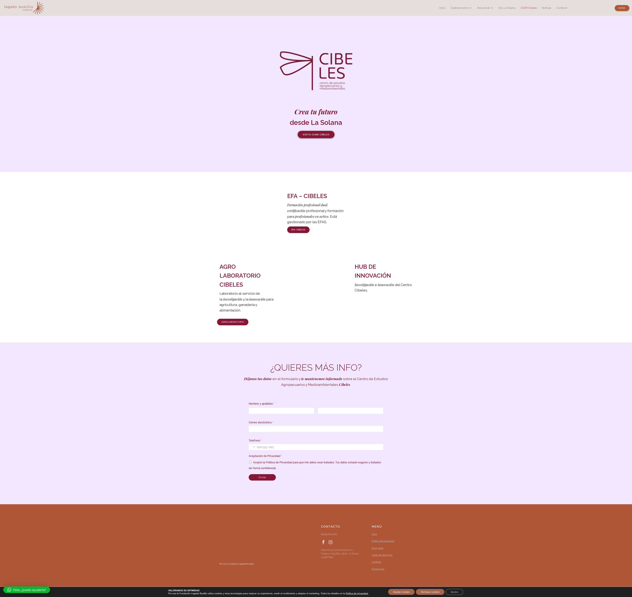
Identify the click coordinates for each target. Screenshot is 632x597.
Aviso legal (377, 548)
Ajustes (454, 592)
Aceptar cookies (401, 592)
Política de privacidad (383, 541)
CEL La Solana (506, 7)
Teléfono (255, 440)
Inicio (442, 7)
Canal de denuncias (382, 555)
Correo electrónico (261, 422)
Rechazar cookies (430, 592)
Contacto (561, 7)
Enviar (262, 477)
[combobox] (252, 447)
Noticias (546, 7)
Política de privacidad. (357, 593)
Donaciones (378, 569)
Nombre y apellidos (261, 403)
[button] (26, 589)
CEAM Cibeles (528, 7)
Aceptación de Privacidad (265, 456)
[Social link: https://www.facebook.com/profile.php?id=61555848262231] (324, 542)
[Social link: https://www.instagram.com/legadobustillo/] (331, 542)
